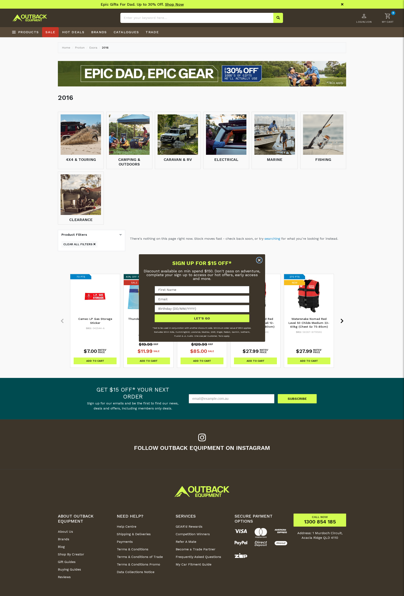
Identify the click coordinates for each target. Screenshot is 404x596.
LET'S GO (202, 318)
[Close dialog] (259, 260)
